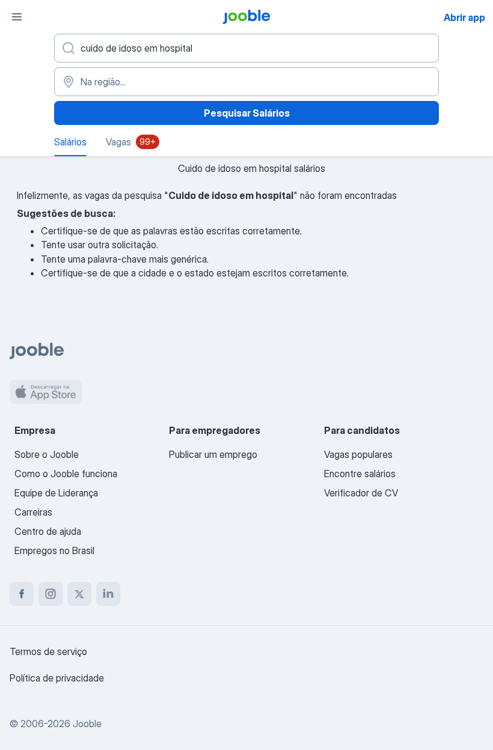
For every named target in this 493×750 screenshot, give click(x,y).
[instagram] (50, 594)
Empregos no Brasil (54, 550)
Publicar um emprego (213, 454)
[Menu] (17, 17)
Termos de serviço (48, 651)
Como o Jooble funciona (65, 474)
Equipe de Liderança (56, 493)
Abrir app (464, 17)
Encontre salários (360, 474)
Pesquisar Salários (247, 113)
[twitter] (79, 594)
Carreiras (33, 512)
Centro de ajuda (47, 531)
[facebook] (22, 594)
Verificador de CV (361, 493)
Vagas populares (358, 454)
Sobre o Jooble (46, 454)
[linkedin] (108, 594)
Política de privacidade (57, 678)
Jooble (87, 724)
